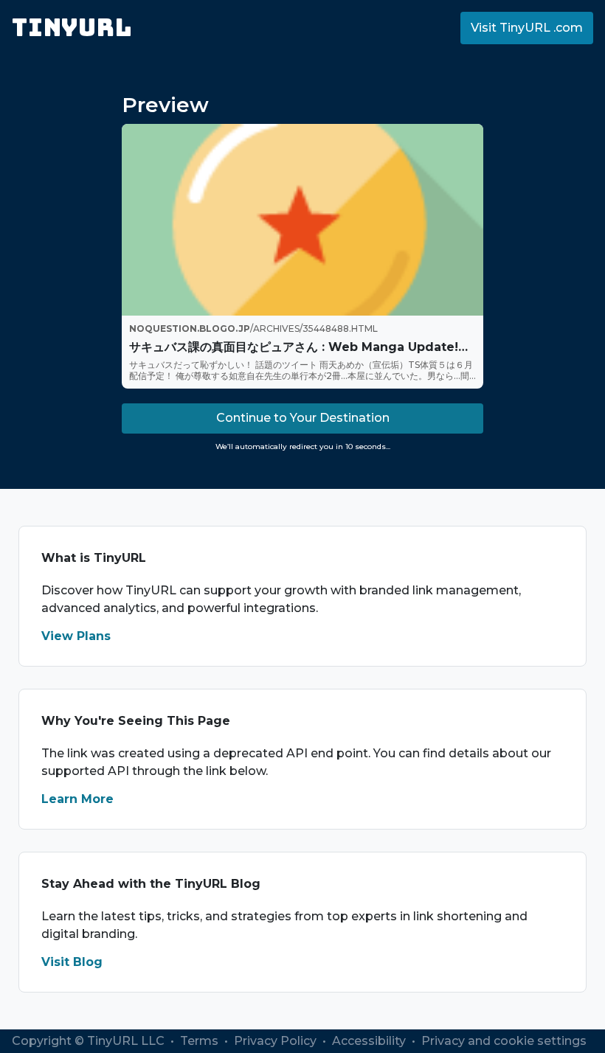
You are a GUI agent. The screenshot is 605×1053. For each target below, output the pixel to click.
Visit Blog (72, 962)
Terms (200, 1041)
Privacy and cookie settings (504, 1041)
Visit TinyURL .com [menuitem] (527, 28)
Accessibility (370, 1041)
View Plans (76, 636)
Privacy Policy (276, 1041)
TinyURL (72, 28)
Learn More (77, 799)
